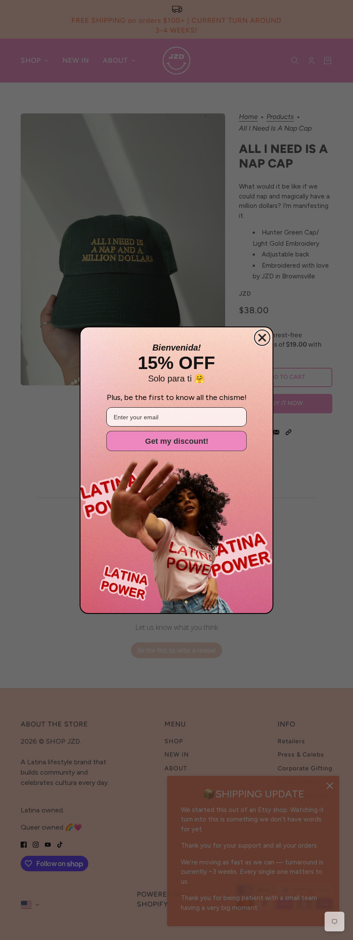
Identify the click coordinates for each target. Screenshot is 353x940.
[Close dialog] (262, 337)
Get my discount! (176, 441)
